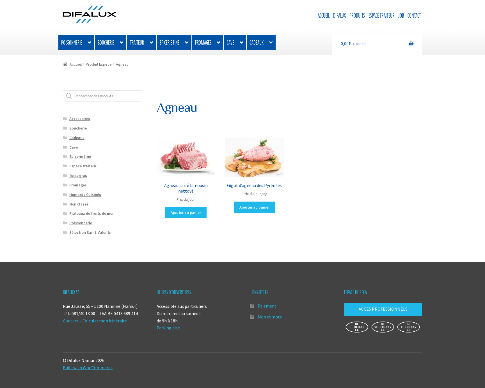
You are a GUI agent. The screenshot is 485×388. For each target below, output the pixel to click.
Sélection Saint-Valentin (91, 232)
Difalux (339, 15)
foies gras (78, 175)
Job (401, 15)
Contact (414, 15)
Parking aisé (168, 328)
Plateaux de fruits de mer (91, 213)
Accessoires (79, 118)
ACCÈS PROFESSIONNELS (383, 309)
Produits (357, 15)
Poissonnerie (71, 43)
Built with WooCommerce (88, 367)
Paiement (267, 306)
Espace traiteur (382, 15)
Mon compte (270, 317)
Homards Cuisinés (85, 194)
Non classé (78, 204)
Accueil (324, 15)
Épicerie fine (169, 43)
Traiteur (137, 43)
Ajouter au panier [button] (186, 212)
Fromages (203, 43)
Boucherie (106, 43)
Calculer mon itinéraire (105, 321)
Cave (230, 43)
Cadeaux (257, 43)
